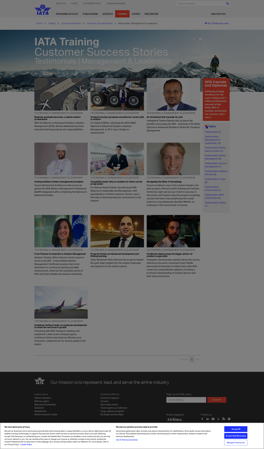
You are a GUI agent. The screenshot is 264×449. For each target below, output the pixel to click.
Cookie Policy (26, 444)
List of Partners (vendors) (127, 440)
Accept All (236, 429)
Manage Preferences (236, 442)
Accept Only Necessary (236, 436)
